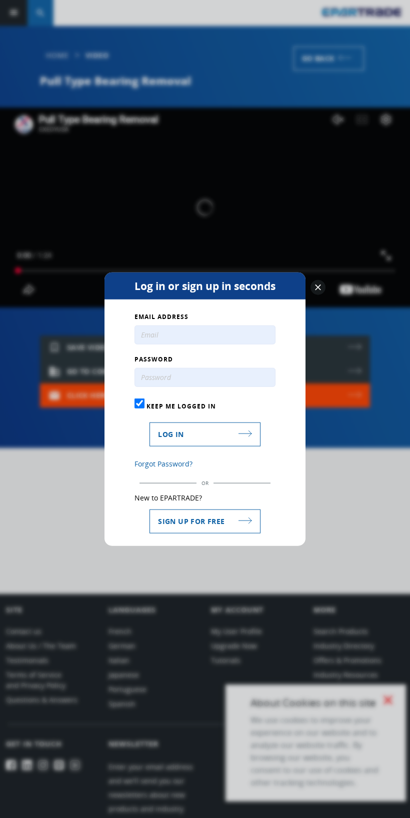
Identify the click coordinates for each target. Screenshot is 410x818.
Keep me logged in (180, 406)
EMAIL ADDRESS (161, 317)
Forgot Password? (163, 463)
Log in (171, 433)
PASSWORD (153, 359)
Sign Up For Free (191, 521)
